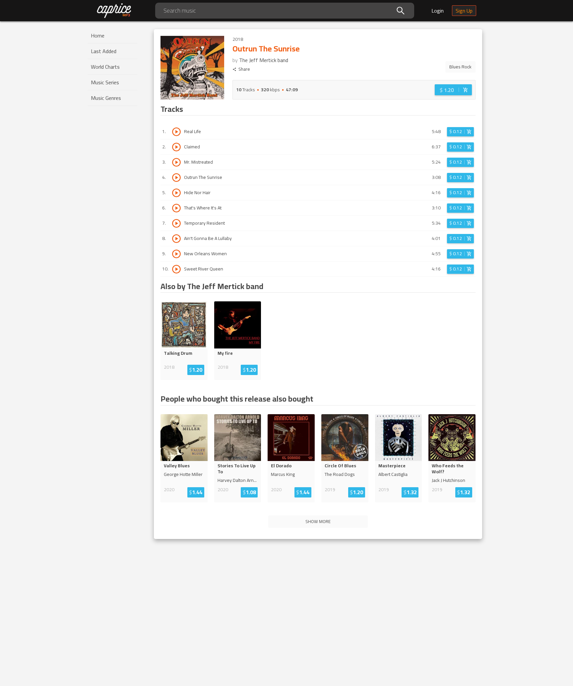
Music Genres (106, 98)
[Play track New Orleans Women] (176, 254)
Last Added (103, 51)
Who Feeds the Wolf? (448, 469)
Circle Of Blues (340, 466)
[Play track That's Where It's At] (176, 208)
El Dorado (281, 466)
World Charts (105, 67)
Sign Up (464, 11)
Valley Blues (177, 466)
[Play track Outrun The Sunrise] (176, 177)
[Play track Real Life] (176, 131)
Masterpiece (392, 466)
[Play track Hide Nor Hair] (176, 192)
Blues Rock (460, 66)
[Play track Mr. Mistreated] (176, 162)
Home (97, 35)
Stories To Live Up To (237, 469)
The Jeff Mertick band (263, 60)
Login (437, 11)
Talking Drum (178, 353)
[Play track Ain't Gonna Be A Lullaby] (176, 238)
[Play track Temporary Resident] (176, 223)
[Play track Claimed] (176, 147)
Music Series (105, 82)
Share (244, 69)
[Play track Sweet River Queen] (176, 269)
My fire (225, 353)
